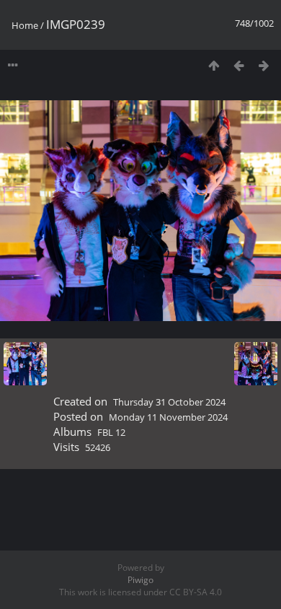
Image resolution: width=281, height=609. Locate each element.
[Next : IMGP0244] (264, 65)
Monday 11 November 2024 (168, 417)
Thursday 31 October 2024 (169, 401)
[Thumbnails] (213, 65)
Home (25, 25)
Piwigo (140, 580)
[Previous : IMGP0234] (238, 65)
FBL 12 (111, 432)
